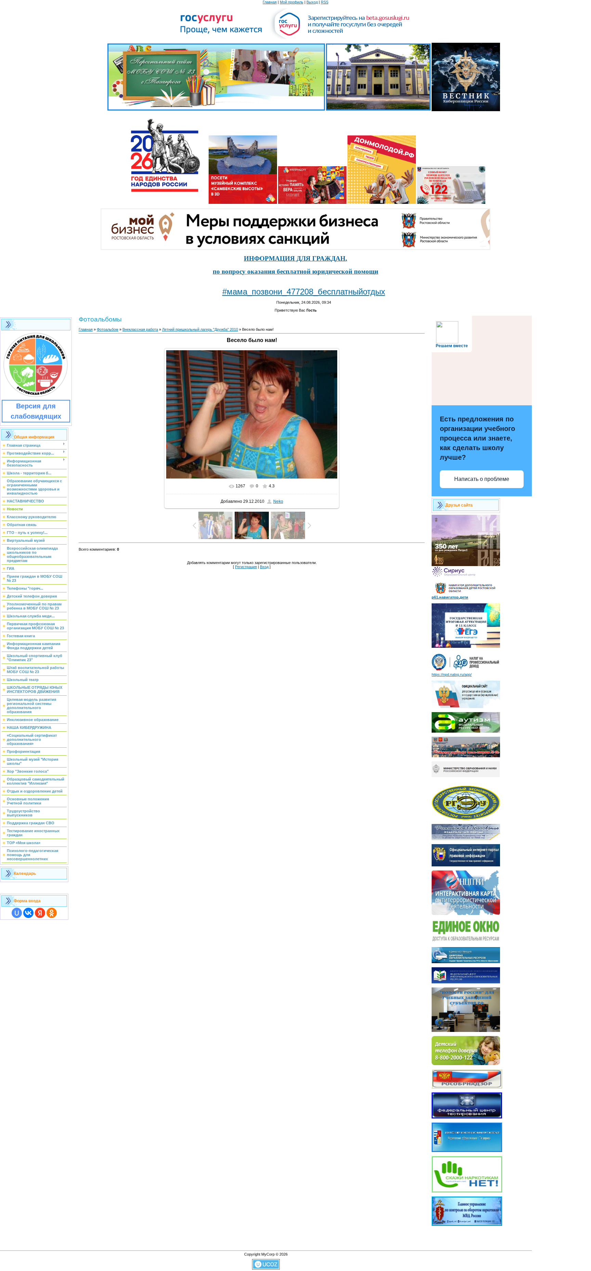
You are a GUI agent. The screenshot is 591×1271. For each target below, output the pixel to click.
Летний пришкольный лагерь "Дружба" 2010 (200, 329)
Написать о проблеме (481, 479)
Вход (264, 567)
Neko (278, 501)
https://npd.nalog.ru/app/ (452, 674)
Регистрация (246, 567)
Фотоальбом (107, 329)
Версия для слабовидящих (36, 411)
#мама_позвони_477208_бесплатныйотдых (303, 291)
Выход (312, 2)
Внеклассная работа (140, 329)
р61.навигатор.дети (450, 597)
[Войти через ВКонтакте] (28, 913)
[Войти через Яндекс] (40, 913)
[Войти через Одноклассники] (52, 913)
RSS (324, 2)
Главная (270, 2)
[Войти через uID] (17, 913)
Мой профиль (291, 2)
